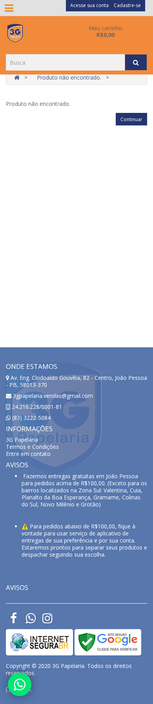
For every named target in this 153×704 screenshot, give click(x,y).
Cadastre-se (127, 5)
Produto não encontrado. (69, 77)
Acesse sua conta (89, 5)
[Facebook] (13, 620)
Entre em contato (28, 453)
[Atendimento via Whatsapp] (19, 684)
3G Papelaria (22, 439)
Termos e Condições (32, 446)
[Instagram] (47, 620)
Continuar (131, 119)
